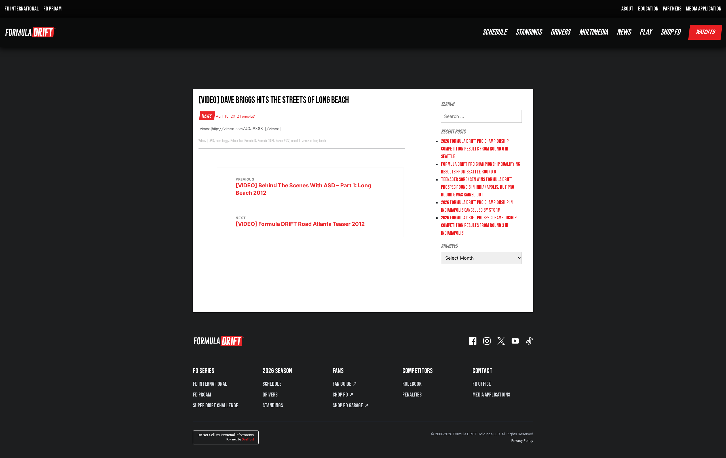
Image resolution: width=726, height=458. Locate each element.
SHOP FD (670, 32)
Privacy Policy (522, 440)
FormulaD (247, 116)
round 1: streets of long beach (308, 141)
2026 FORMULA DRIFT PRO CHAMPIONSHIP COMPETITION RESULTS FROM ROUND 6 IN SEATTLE (474, 149)
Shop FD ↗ (343, 394)
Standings (273, 405)
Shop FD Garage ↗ (351, 405)
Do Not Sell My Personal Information (226, 437)
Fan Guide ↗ (345, 384)
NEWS (623, 32)
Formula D (250, 141)
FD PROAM (52, 8)
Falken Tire (237, 141)
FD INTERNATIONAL (22, 8)
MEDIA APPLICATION (703, 8)
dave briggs (222, 141)
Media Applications (491, 394)
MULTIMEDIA (593, 32)
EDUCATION (648, 8)
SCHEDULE (494, 32)
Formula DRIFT (266, 141)
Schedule (272, 384)
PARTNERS (672, 8)
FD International (210, 384)
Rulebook (411, 384)
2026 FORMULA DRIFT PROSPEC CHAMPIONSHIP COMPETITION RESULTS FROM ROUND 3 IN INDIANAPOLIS (478, 225)
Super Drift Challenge (215, 405)
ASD (212, 141)
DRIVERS (560, 32)
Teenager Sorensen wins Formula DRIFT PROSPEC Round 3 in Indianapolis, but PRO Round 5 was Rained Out (477, 187)
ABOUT (627, 8)
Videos (202, 141)
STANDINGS (528, 32)
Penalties (412, 394)
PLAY (645, 32)
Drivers (270, 394)
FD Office (481, 384)
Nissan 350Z (283, 141)
